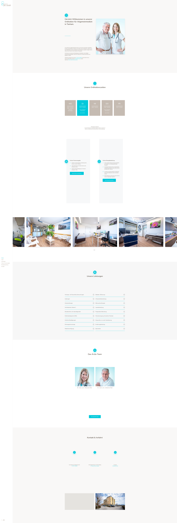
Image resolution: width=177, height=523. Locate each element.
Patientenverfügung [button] (69, 328)
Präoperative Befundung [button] (101, 311)
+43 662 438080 (74, 465)
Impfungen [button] (67, 299)
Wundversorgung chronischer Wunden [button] (104, 316)
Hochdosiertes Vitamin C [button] (70, 307)
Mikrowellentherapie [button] (100, 303)
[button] (77, 173)
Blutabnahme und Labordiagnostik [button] (73, 311)
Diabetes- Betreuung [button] (100, 294)
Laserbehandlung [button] (99, 307)
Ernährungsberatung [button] (100, 324)
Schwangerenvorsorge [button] (70, 324)
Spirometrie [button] (98, 328)
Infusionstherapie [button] (69, 303)
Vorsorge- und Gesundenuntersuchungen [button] (74, 294)
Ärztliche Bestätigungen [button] (70, 320)
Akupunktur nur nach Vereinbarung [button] (103, 320)
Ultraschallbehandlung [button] (100, 299)
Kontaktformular (77, 58)
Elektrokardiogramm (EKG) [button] (71, 316)
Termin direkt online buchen (73, 59)
